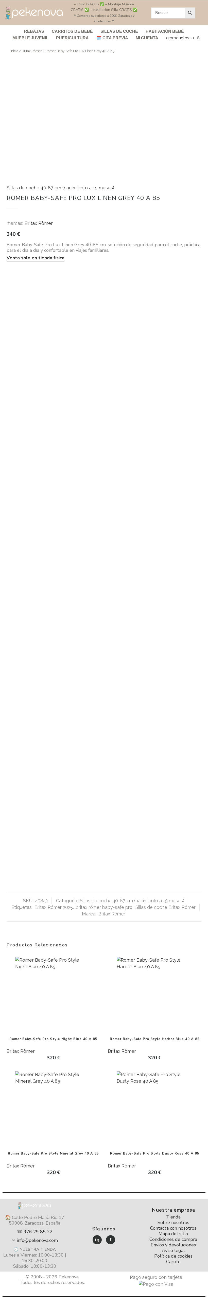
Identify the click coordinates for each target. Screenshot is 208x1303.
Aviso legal (173, 1250)
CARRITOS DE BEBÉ (72, 31)
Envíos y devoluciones (173, 1245)
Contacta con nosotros (173, 1228)
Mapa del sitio (173, 1234)
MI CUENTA (147, 38)
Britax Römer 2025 (53, 907)
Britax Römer (32, 51)
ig (97, 1239)
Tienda (173, 1217)
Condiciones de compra (173, 1239)
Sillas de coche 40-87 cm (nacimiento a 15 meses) (60, 187)
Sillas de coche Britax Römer (165, 907)
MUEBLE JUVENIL (30, 38)
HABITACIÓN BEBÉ (165, 31)
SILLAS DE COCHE (119, 31)
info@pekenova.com (37, 1240)
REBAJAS (34, 31)
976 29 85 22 (38, 1232)
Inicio (14, 51)
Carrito (173, 1262)
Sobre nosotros (173, 1223)
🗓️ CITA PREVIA (112, 38)
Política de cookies (173, 1256)
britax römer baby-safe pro (104, 907)
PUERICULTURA (72, 38)
